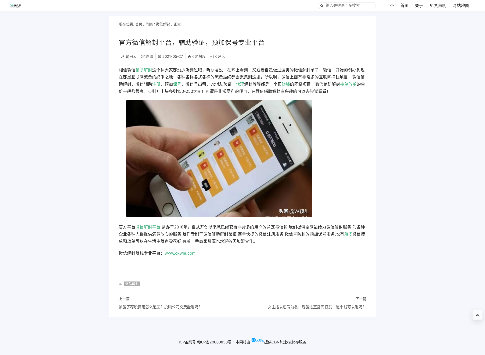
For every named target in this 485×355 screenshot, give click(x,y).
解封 (148, 69)
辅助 (139, 69)
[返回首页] (18, 5)
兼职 (348, 233)
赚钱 (286, 84)
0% (477, 314)
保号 (177, 84)
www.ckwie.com (180, 253)
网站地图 (461, 5)
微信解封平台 (147, 226)
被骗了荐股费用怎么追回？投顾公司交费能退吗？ (160, 307)
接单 (344, 84)
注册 (156, 84)
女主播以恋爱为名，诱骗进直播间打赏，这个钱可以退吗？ (317, 307)
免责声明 (438, 5)
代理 (240, 84)
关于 (419, 5)
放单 (352, 84)
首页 (404, 5)
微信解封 (163, 24)
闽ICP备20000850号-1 (215, 342)
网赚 (149, 24)
